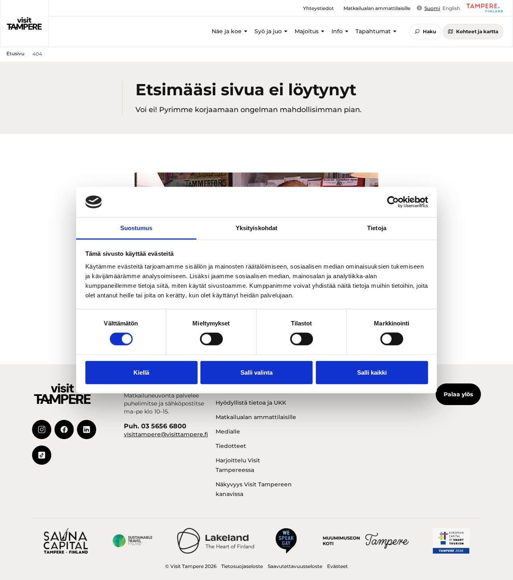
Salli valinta (256, 372)
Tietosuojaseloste (242, 566)
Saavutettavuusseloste (295, 566)
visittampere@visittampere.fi (166, 434)
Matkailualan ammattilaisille (256, 417)
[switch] (211, 339)
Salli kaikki (372, 372)
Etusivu (15, 53)
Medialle (228, 431)
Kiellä (141, 372)
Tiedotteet (231, 446)
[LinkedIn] (86, 429)
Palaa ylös (458, 394)
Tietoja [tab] (376, 228)
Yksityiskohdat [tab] (256, 228)
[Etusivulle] (24, 23)
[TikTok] (41, 455)
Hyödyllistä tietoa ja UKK (251, 402)
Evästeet (337, 566)
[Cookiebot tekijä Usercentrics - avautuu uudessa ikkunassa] (393, 202)
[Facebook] (64, 429)
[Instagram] (41, 429)
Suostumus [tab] (136, 228)
